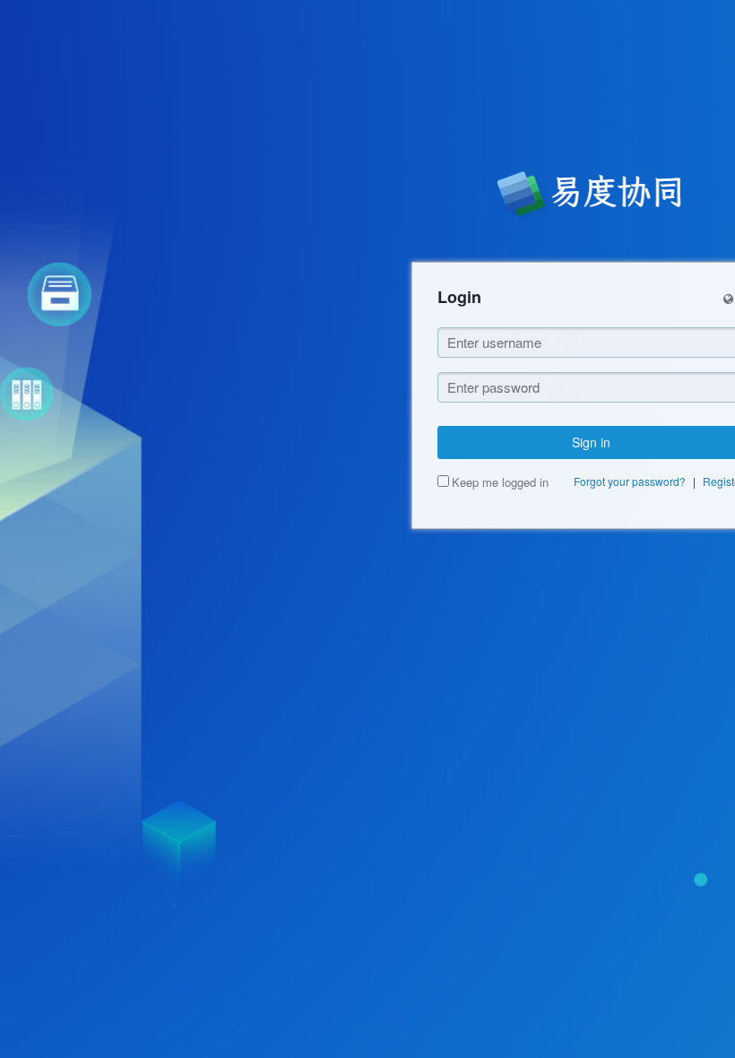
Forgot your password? (630, 481)
